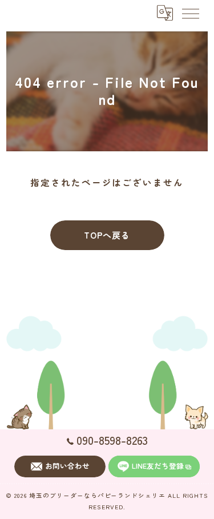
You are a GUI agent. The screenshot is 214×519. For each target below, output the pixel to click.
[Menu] (190, 12)
